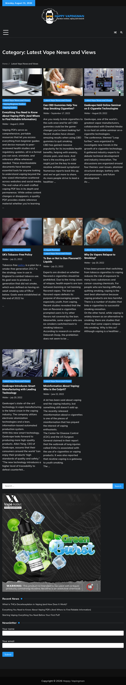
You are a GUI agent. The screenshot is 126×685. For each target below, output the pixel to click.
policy (21, 265)
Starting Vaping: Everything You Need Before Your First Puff (31, 615)
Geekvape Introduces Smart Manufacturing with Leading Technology (19, 389)
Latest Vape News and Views (16, 100)
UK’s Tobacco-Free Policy (17, 254)
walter (5, 124)
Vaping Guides (9, 107)
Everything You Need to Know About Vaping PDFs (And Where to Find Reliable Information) (21, 116)
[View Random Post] (115, 32)
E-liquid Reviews (51, 250)
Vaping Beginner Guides (14, 104)
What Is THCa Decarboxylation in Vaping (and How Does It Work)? (34, 604)
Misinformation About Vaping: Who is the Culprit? (61, 387)
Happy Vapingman (74, 680)
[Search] (121, 32)
